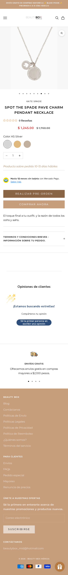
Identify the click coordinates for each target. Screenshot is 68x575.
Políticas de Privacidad (18, 427)
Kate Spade (34, 101)
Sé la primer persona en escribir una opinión (34, 322)
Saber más (16, 181)
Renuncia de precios (16, 487)
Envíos (7, 463)
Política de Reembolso (18, 433)
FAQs (6, 469)
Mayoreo (9, 481)
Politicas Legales (14, 421)
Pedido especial (13, 475)
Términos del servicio (17, 445)
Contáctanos (11, 409)
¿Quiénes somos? (15, 439)
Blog (6, 403)
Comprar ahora (34, 204)
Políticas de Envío (14, 415)
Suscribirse (19, 529)
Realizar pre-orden (34, 193)
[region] (34, 363)
